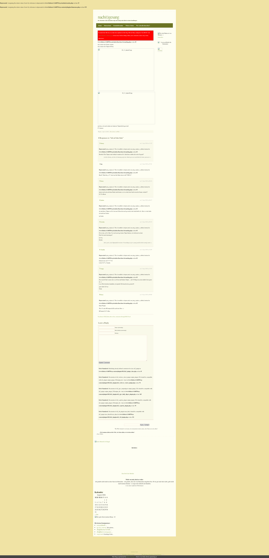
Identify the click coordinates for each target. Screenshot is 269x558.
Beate (102, 181)
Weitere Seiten (130, 25)
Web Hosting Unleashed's (148, 554)
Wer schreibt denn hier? (143, 25)
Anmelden (160, 37)
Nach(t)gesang (108, 17)
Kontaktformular (118, 25)
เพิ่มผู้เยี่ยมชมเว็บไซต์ (103, 530)
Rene (101, 295)
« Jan (96, 514)
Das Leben (112, 131)
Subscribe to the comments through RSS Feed (119, 316)
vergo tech (100, 534)
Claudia (102, 250)
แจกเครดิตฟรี (101, 525)
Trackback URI (102, 316)
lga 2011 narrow (101, 527)
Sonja (102, 269)
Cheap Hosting (157, 554)
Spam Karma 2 (131, 557)
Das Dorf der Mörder (128, 473)
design (132, 554)
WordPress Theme (126, 554)
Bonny (102, 143)
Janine (102, 200)
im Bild (117, 131)
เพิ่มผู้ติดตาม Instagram (104, 532)
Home (100, 25)
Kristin (102, 222)
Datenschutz (107, 25)
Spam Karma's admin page (105, 35)
